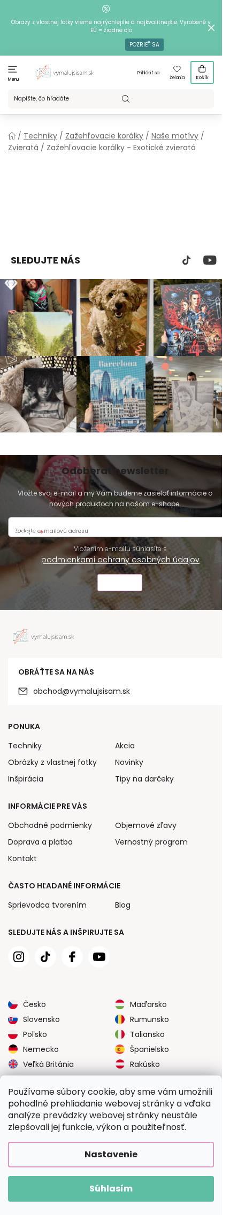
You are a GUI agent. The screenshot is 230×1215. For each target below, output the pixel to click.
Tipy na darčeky (144, 779)
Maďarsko (148, 1004)
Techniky (25, 745)
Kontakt (22, 858)
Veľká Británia (48, 1064)
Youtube (210, 260)
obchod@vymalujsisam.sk (81, 691)
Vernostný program (151, 842)
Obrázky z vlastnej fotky (52, 762)
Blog (123, 905)
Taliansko (147, 1034)
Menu (13, 79)
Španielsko (149, 1049)
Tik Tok (187, 260)
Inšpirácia (25, 779)
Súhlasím (111, 1188)
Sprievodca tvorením (47, 905)
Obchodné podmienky (50, 825)
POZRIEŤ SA (144, 45)
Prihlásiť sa (148, 73)
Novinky (129, 762)
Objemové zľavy (146, 825)
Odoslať (120, 584)
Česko (34, 1004)
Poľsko (35, 1034)
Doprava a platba (40, 842)
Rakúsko (145, 1064)
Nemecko (41, 1049)
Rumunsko (149, 1019)
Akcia (125, 745)
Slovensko (41, 1019)
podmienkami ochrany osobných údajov (120, 559)
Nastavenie (111, 1154)
